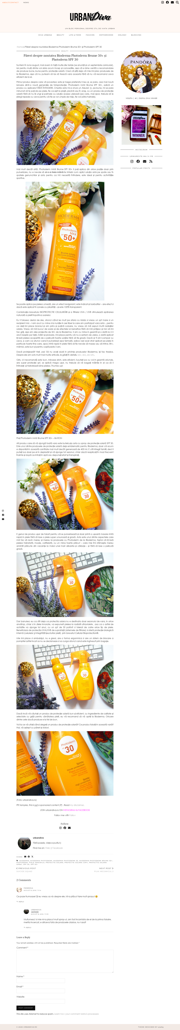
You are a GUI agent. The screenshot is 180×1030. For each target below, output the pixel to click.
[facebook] (138, 161)
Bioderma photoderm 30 (65, 861)
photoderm (22, 862)
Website (20, 996)
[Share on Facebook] (29, 857)
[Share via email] (25, 857)
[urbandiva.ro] (90, 14)
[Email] (172, 2)
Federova (28, 888)
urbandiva (36, 910)
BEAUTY (60, 35)
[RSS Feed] (150, 161)
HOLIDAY (122, 35)
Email (19, 986)
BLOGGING (136, 35)
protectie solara (54, 862)
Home (20, 47)
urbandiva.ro (30, 1027)
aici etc (90, 354)
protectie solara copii (76, 862)
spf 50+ (34, 864)
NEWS (26, 2)
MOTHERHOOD (106, 35)
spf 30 (26, 864)
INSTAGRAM (69, 810)
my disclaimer (77, 805)
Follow (72, 815)
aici (84, 354)
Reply (21, 902)
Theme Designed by (151, 1027)
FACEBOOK (84, 810)
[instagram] (131, 161)
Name (20, 976)
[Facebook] (167, 2)
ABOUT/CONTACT (10, 2)
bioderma (24, 861)
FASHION (90, 35)
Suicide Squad (26, 869)
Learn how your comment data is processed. (76, 1014)
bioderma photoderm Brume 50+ (96, 861)
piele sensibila (37, 862)
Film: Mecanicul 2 (103, 869)
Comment (22, 947)
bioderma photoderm (41, 861)
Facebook (57, 848)
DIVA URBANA (45, 35)
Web (47, 848)
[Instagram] (162, 2)
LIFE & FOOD (75, 35)
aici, (80, 354)
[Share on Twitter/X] (32, 857)
